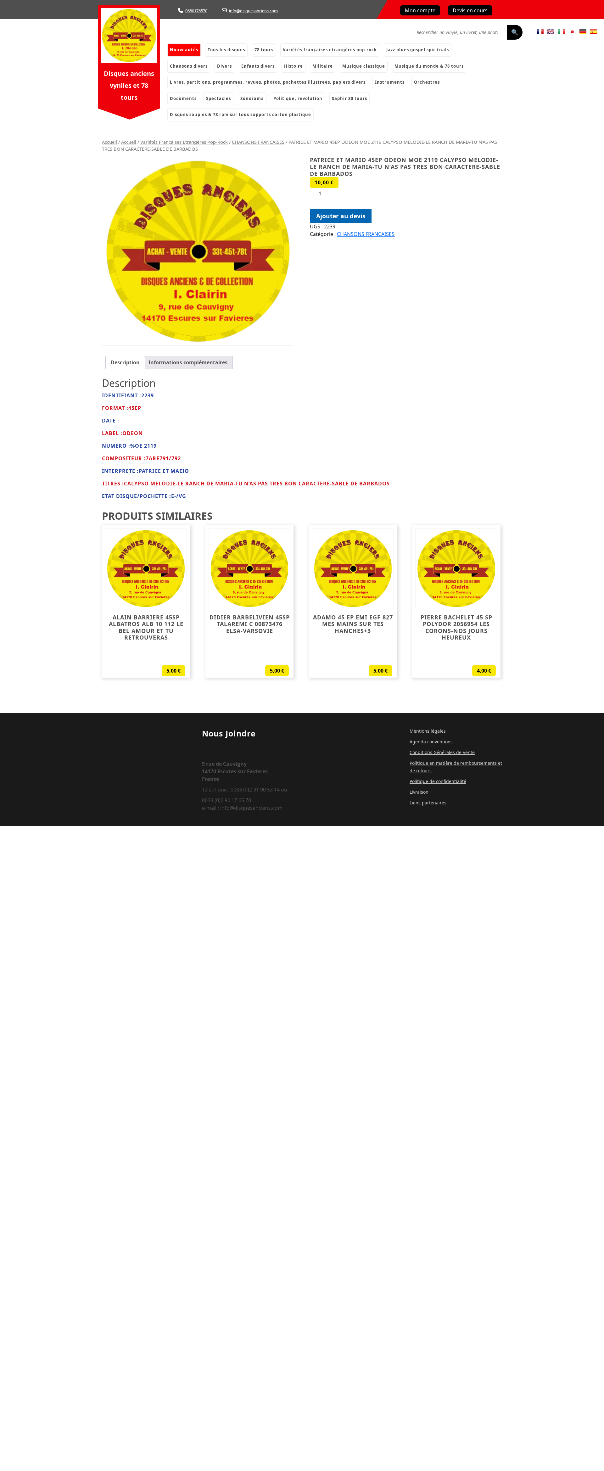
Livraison (419, 792)
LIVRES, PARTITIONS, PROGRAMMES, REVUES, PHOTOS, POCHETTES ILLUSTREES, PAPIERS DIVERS (268, 82)
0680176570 (196, 11)
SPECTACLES (218, 98)
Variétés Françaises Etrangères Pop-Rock (330, 50)
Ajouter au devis (341, 216)
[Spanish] (593, 31)
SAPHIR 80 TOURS (349, 98)
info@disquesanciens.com (253, 11)
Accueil (109, 142)
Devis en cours (470, 10)
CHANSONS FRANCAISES (258, 142)
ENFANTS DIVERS (258, 66)
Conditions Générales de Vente (442, 752)
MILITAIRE (322, 66)
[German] (582, 31)
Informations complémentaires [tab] (187, 362)
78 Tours (263, 50)
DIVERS (224, 66)
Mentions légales (428, 731)
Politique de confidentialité (438, 781)
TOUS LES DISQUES (226, 50)
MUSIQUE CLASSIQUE (363, 66)
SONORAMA (252, 98)
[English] (550, 31)
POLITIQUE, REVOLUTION (297, 98)
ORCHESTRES (427, 82)
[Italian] (561, 31)
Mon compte (420, 10)
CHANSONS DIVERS (189, 66)
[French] (540, 31)
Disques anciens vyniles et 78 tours (129, 85)
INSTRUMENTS (390, 82)
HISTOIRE (293, 66)
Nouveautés (184, 50)
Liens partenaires (428, 803)
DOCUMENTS (183, 98)
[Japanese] (572, 31)
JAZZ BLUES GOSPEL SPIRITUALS (417, 50)
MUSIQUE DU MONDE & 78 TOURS (429, 66)
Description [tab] (125, 362)
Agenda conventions (431, 742)
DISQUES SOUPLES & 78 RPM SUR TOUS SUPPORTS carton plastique (240, 114)
